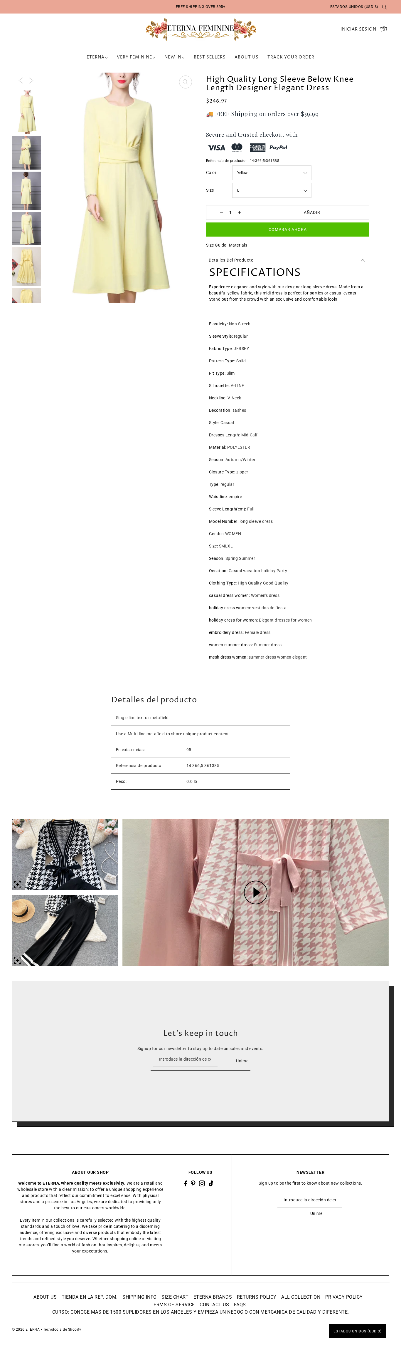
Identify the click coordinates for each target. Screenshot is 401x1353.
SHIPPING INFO (139, 1297)
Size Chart (174, 1297)
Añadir (312, 212)
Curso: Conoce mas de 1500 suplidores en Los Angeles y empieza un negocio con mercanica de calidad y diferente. (200, 1312)
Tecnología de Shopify (62, 1329)
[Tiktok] (211, 1183)
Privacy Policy (344, 1297)
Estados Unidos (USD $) (354, 6)
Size (210, 190)
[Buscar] (384, 7)
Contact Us (214, 1304)
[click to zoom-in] (185, 82)
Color (211, 172)
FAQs (240, 1304)
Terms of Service (173, 1304)
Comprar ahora (288, 229)
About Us (45, 1297)
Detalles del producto (231, 260)
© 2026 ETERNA (26, 1329)
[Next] (31, 80)
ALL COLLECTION (300, 1297)
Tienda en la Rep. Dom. (90, 1297)
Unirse (242, 1061)
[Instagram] (202, 1183)
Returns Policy (257, 1297)
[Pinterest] (193, 1183)
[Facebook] (185, 1183)
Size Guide (216, 245)
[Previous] (20, 80)
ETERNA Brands (212, 1297)
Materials (238, 245)
